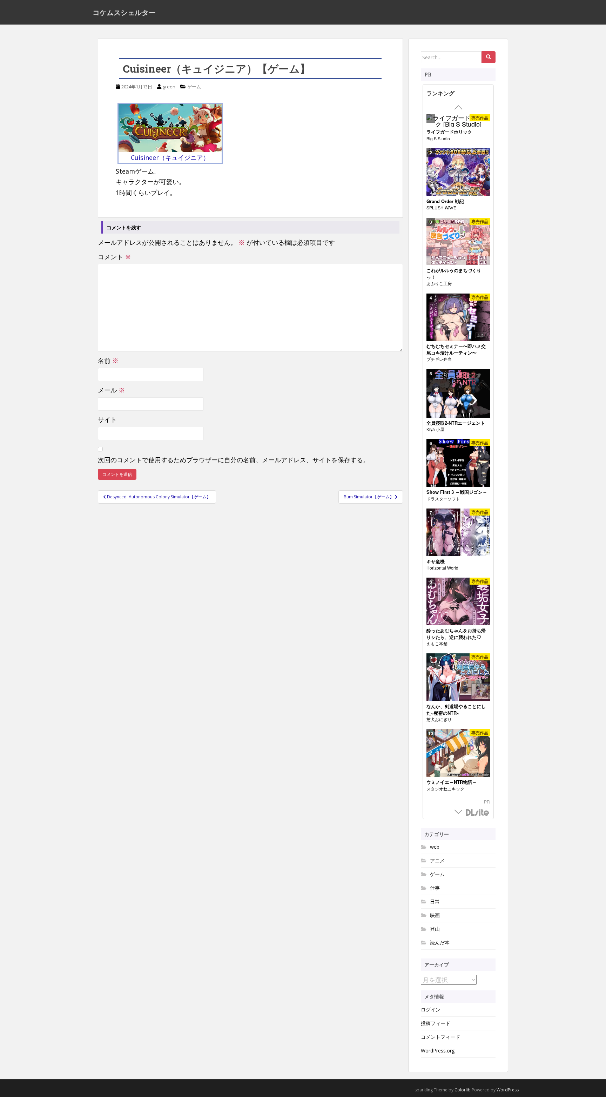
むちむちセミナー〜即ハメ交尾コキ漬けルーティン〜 (456, 349)
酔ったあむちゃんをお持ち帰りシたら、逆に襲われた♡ (456, 633)
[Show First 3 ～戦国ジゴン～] (458, 463)
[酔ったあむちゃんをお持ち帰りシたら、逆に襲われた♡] (458, 602)
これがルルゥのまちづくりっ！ (453, 273)
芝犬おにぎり (439, 719)
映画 (435, 915)
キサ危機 (435, 561)
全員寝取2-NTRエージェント (455, 423)
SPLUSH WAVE (441, 207)
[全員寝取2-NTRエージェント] (458, 393)
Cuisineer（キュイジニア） (170, 157)
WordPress (508, 1090)
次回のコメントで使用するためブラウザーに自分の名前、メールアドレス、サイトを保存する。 (233, 460)
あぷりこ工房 (439, 283)
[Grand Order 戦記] (458, 172)
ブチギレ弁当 (439, 359)
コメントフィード (440, 1037)
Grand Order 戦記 (445, 201)
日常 (435, 901)
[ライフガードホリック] (458, 120)
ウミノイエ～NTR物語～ (451, 782)
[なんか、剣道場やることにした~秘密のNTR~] (458, 677)
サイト (107, 419)
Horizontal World (442, 568)
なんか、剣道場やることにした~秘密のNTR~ (456, 709)
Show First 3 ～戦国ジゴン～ (456, 492)
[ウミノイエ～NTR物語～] (458, 753)
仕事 (435, 887)
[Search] (489, 57)
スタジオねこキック (445, 789)
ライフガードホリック (449, 132)
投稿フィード (435, 1023)
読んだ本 (440, 942)
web (434, 846)
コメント (114, 257)
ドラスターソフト (443, 499)
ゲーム (194, 86)
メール (111, 390)
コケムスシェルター (124, 12)
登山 (435, 929)
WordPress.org (437, 1050)
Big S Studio (438, 138)
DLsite (477, 812)
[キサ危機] (458, 533)
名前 (108, 360)
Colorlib (462, 1090)
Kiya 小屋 (435, 429)
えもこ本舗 (436, 643)
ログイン (430, 1009)
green (169, 86)
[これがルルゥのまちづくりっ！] (458, 242)
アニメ (437, 860)
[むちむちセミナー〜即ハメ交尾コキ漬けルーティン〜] (458, 318)
